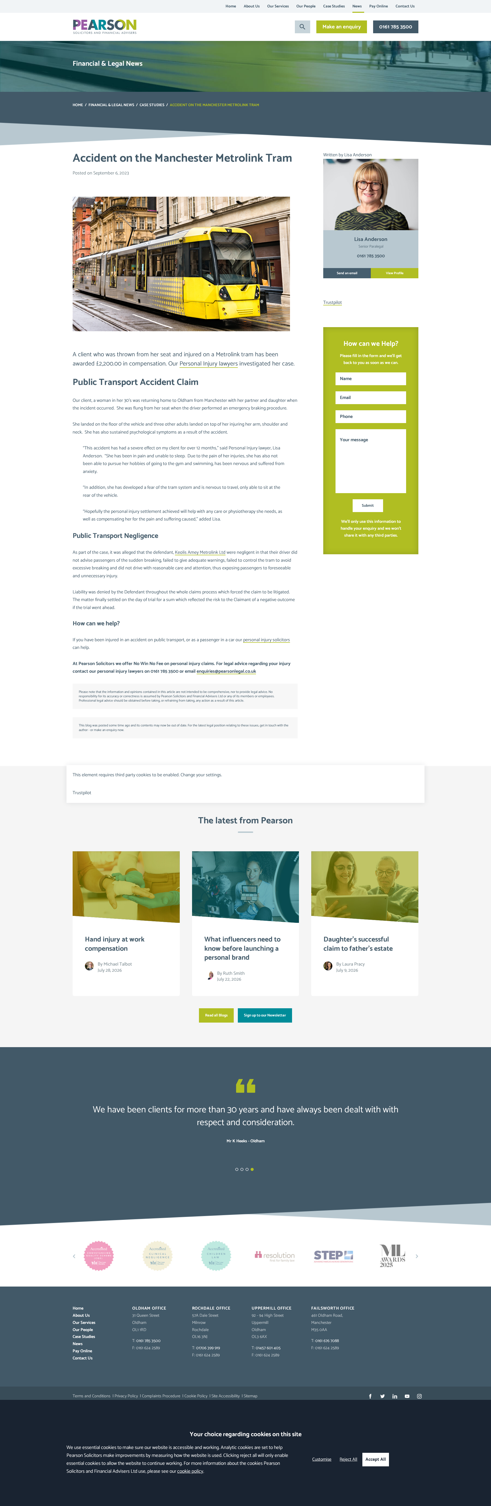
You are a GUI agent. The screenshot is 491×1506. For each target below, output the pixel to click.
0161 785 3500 (395, 27)
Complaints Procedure (161, 1396)
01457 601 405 (268, 1348)
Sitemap (251, 1396)
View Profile (395, 273)
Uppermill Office (272, 1308)
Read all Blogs (216, 1015)
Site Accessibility (225, 1396)
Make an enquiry (341, 27)
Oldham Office (149, 1308)
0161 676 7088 (327, 1340)
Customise (321, 1459)
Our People (306, 6)
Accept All (375, 1459)
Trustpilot (332, 302)
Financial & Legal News (111, 105)
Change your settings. (201, 775)
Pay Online (378, 6)
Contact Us (405, 6)
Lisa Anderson (358, 155)
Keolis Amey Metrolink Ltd (200, 552)
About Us (252, 6)
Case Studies (334, 6)
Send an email (347, 273)
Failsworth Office (333, 1308)
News (357, 6)
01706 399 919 (208, 1348)
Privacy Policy (126, 1396)
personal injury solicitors (266, 640)
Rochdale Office (211, 1308)
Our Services (278, 6)
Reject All (348, 1459)
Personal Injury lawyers (209, 364)
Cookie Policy (195, 1396)
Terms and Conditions (91, 1396)
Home (231, 6)
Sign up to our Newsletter (265, 1015)
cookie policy (190, 1471)
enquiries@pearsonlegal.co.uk (226, 671)
